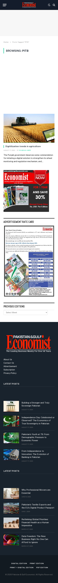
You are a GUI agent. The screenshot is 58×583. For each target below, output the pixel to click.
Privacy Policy (10, 373)
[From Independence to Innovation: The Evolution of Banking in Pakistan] (11, 454)
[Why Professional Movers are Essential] (11, 493)
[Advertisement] (29, 83)
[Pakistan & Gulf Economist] (29, 5)
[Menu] (4, 5)
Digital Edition (19, 563)
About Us (8, 359)
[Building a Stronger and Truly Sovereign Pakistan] (11, 406)
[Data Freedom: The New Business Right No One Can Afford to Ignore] (11, 539)
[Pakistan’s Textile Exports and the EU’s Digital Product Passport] (11, 508)
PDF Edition (42, 568)
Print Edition (37, 563)
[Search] (53, 5)
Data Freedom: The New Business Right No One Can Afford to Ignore (35, 539)
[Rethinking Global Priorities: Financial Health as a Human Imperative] (11, 523)
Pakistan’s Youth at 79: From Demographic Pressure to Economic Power (35, 437)
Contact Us (9, 363)
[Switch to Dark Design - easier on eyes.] (49, 5)
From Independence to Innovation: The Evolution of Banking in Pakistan (35, 454)
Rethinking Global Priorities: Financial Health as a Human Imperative (35, 522)
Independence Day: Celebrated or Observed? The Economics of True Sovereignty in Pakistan (38, 420)
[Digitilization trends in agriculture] (29, 128)
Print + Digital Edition (22, 568)
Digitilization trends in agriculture (23, 146)
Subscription (9, 370)
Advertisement (10, 366)
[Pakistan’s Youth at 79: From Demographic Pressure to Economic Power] (11, 438)
